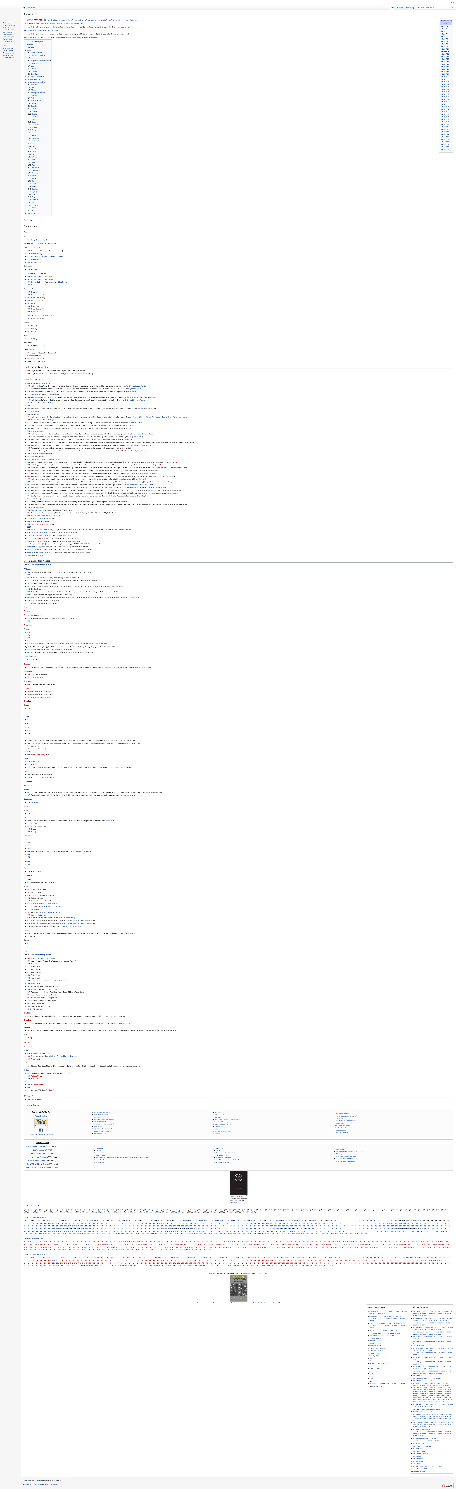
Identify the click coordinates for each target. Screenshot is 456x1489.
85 (397, 1209)
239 (37, 1226)
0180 (374, 1244)
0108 (30, 1244)
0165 (301, 1244)
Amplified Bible (32, 546)
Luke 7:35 (445, 112)
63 (298, 1209)
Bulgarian (28, 671)
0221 (147, 1247)
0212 (103, 1247)
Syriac (33, 656)
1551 (28, 285)
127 (184, 1212)
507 (263, 1231)
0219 (137, 1247)
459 (69, 1231)
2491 (132, 1234)
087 (364, 1242)
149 (102, 1223)
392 (227, 1228)
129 (195, 1212)
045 (195, 1242)
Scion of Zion (339, 1118)
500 (235, 1231)
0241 (239, 1247)
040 (175, 1242)
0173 (340, 1244)
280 (203, 1226)
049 (211, 1242)
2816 (278, 1234)
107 (77, 1212)
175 (207, 1223)
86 (402, 1209)
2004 (28, 1087)
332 (412, 1226)
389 (215, 1228)
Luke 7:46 (445, 139)
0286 (30, 1250)
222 (396, 1223)
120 (146, 1212)
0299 (93, 1250)
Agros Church (100, 1162)
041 (179, 1242)
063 (268, 1242)
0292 (59, 1250)
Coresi (33, 892)
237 (29, 1226)
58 (276, 1209)
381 (182, 1228)
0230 (191, 1247)
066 (280, 1242)
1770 (28, 437)
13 (73, 1209)
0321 (200, 1250)
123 (163, 1212)
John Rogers (141, 400)
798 (352, 1231)
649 (45, 1265)
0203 (59, 1247)
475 (134, 1231)
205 (328, 1223)
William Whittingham (49, 403)
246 (65, 1226)
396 (243, 1228)
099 (413, 1242)
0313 (161, 1250)
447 (449, 1228)
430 (380, 1228)
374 (154, 1228)
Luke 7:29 (445, 97)
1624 (28, 326)
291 (247, 1226)
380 (178, 1228)
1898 (28, 482)
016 (78, 1242)
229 (424, 1223)
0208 (84, 1247)
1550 (28, 282)
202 (316, 1223)
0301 (103, 1250)
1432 (447, 1231)
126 (179, 1212)
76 (357, 1209)
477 (142, 1231)
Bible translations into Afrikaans (42, 565)
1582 (28, 303)
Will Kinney (339, 1153)
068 (288, 1242)
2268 (84, 1234)
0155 (253, 1244)
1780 (35, 1234)
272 (170, 1226)
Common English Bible (34, 535)
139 (248, 1212)
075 (316, 1242)
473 (126, 1231)
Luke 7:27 (445, 92)
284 (219, 1226)
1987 (28, 992)
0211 (98, 1247)
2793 (205, 1234)
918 (408, 1231)
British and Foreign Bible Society (49, 906)
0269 (376, 1247)
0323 (210, 1250)
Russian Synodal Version (127, 933)
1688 (28, 904)
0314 (166, 1250)
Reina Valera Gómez (35, 1009)
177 (215, 1223)
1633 (28, 329)
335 (424, 1226)
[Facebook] (41, 1130)
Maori (26, 840)
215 (368, 1223)
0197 (30, 1247)
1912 (28, 502)
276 (186, 1226)
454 (49, 1231)
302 (291, 1226)
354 (73, 1228)
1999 (28, 518)
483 (166, 1231)
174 (203, 1223)
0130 (136, 1244)
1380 (28, 383)
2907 (361, 1234)
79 (370, 1209)
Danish (27, 712)
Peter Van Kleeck (98, 1133)
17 (91, 1209)
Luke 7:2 (445, 29)
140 (253, 1212)
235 (449, 1223)
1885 (28, 476)
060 (255, 1242)
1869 (28, 470)
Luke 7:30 (445, 99)
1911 (28, 499)
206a (336, 1260)
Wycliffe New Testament (34, 555)
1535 (28, 262)
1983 (28, 583)
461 (77, 1231)
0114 (59, 1244)
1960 (28, 989)
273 (174, 1226)
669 (336, 1231)
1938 (28, 733)
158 (138, 1223)
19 (100, 1209)
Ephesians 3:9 (340, 1149)
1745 (28, 428)
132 (211, 1212)
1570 (28, 895)
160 (146, 1223)
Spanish (27, 951)
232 (437, 1223)
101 (45, 1212)
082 (344, 1242)
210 (348, 1223)
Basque (27, 664)
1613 (28, 708)
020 (94, 1242)
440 (420, 1228)
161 (150, 1223)
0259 (327, 1247)
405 (279, 1228)
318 (356, 1226)
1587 (28, 417)
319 (360, 1226)
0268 (371, 1247)
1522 (28, 256)
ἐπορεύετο (63, 20)
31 (154, 1209)
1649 (28, 792)
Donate (37, 1126)
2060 (64, 1234)
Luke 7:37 (445, 117)
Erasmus (34, 251)
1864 (28, 749)
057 (243, 1242)
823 (356, 1231)
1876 (28, 933)
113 (109, 1212)
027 (122, 1242)
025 (114, 1242)
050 (215, 1242)
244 (57, 1226)
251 (85, 1226)
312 (332, 1226)
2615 (157, 1234)
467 (102, 1231)
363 (110, 1228)
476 (138, 1231)
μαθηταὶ (112, 20)
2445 (113, 1234)
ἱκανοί (123, 20)
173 (198, 1223)
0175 (350, 1244)
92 (429, 1209)
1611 (28, 423)
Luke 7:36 (445, 114)
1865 (28, 465)
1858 (28, 462)
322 (372, 1226)
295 (263, 1226)
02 (28, 1242)
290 (243, 1226)
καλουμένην (79, 20)
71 (334, 1209)
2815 (273, 1234)
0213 (108, 1247)
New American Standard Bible (41, 516)
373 (150, 1228)
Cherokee (28, 681)
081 (340, 1242)
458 (65, 1231)
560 (449, 1263)
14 (77, 1209)
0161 (282, 1244)
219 (384, 1223)
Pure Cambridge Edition (46, 30)
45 (217, 1209)
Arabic (26, 629)
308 (316, 1226)
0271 (385, 1247)
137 (237, 1212)
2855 (307, 1234)
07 (44, 1242)
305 (303, 1226)
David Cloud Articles (341, 1132)
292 (251, 1226)
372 (146, 1228)
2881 (351, 1234)
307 (312, 1226)
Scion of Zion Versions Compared (344, 1120)
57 (271, 1209)
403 (271, 1228)
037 (163, 1242)
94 (438, 1209)
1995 (28, 516)
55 (262, 1209)
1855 (28, 459)
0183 (389, 1244)
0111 (44, 1244)
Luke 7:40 (445, 124)
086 (360, 1242)
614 (291, 1231)
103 (56, 1212)
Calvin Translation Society (51, 459)
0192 (433, 1244)
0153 (243, 1244)
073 (308, 1242)
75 (352, 1209)
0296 (79, 1250)
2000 (28, 521)
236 (25, 1226)
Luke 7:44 (445, 134)
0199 (40, 1247)
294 (259, 1226)
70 (330, 1209)
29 (145, 1209)
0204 (64, 1247)
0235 (210, 1247)
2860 (332, 1234)
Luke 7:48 (445, 144)
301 (287, 1226)
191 (271, 1223)
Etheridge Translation (128, 451)
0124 (107, 1244)
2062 (74, 1234)
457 (61, 1231)
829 (380, 1231)
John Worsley (137, 437)
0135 (155, 1244)
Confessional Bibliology (341, 1113)
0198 (35, 1247)
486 (178, 1231)
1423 (437, 1231)
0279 (424, 1247)
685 (344, 1231)
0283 (444, 1247)
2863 (346, 1234)
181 (231, 1223)
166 (170, 1223)
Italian (26, 789)
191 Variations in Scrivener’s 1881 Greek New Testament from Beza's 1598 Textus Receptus (122, 1157)
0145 (204, 1244)
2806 (230, 1234)
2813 (264, 1234)
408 (291, 1228)
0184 (394, 1244)
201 (312, 1223)
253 (94, 1226)
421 (344, 1228)
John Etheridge (142, 451)
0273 (395, 1247)
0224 (161, 1247)
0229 (186, 1247)
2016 (28, 1059)
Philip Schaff (149, 484)
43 (208, 1209)
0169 (321, 1244)
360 (98, 1228)
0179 (370, 1244)
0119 (82, 1244)
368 (130, 1228)
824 (360, 1231)
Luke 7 (446, 23)
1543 (28, 958)
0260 (332, 1247)
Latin (26, 817)
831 (388, 1231)
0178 (365, 1244)
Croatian (27, 701)
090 (377, 1242)
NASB (53, 516)
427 (368, 1228)
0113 (54, 1244)
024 (110, 1242)
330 (404, 1226)
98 (30, 1212)
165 (166, 1223)
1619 (28, 719)
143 (77, 1223)
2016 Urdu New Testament (38, 1157)
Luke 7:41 (445, 127)
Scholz (33, 339)
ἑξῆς (56, 20)
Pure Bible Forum (340, 1130)
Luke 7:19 (445, 71)
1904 (28, 493)
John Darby (141, 479)
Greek (26, 771)
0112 (49, 1244)
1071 (413, 1231)
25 (127, 1209)
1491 (72, 1265)
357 (85, 1228)
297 (271, 1226)
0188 (413, 1244)
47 (226, 1209)
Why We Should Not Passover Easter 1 (347, 1151)
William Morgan (37, 1076)
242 (49, 1226)
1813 (40, 1234)
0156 (258, 1244)
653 (299, 1231)
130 (200, 1212)
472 (122, 1231)
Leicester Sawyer (172, 462)
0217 (127, 1247)
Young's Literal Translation (152, 482)
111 (98, 1212)
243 (53, 1226)
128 (189, 1212)
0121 (92, 1244)
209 (344, 1223)
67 (316, 1209)
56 (267, 1209)
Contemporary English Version (37, 541)
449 (29, 1231)
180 (227, 1223)
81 (379, 1209)
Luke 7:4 (445, 34)
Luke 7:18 (445, 69)
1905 (28, 1030)
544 (271, 1231)
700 (348, 1231)
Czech (26, 705)
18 (95, 1209)
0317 (181, 1250)
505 (255, 1231)
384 (194, 1228)
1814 (28, 967)
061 (260, 1242)
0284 (449, 1247)
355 (77, 1228)
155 (126, 1223)
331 (408, 1226)
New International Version (39, 513)
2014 (28, 600)
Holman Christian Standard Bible (41, 530)
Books (97, 1160)
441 (424, 1228)
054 (231, 1242)
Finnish (27, 727)
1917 (28, 1023)
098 (409, 1242)
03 (31, 1242)
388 (211, 1228)
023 (106, 1242)
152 (114, 1223)
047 (203, 1242)
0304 (118, 1250)
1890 (28, 479)
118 (136, 1212)
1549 (28, 279)
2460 (123, 1234)
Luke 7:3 (445, 31)
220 (388, 1223)
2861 (337, 1234)
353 (69, 1228)
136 (232, 1212)
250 (81, 1226)
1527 (28, 259)
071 (300, 1242)
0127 (121, 1244)
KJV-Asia (217, 1117)
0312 (157, 1250)
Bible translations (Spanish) (41, 955)
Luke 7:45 (445, 137)
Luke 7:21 (445, 77)
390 (219, 1228)
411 (303, 1228)
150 (106, 1223)
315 (344, 1226)
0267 (366, 1247)
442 (429, 1228)
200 (307, 1223)
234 (445, 1223)
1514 (28, 240)
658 (320, 1231)
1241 (427, 1231)
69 (325, 1209)
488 (186, 1231)
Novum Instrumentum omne (51, 251)
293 (255, 1226)
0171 (331, 1244)
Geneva (76, 23)
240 (41, 1226)
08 (47, 1242)
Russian (27, 930)
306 (307, 1226)
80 (375, 1209)
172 (194, 1223)
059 (251, 1242)
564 (37, 1265)
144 (81, 1223)
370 (138, 1228)
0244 (254, 1247)
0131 (141, 1244)
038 (167, 1242)
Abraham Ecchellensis (88, 643)
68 (321, 1209)
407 (287, 1228)
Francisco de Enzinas (38, 958)
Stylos (216, 1129)
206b (341, 1260)
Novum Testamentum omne (51, 256)
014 (70, 1242)
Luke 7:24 (445, 84)
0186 (404, 1244)
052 (223, 1242)
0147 (214, 1244)
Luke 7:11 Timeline (33, 1099)
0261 (337, 1247)
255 (102, 1226)
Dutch (26, 716)
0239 (230, 1247)
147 (94, 1223)
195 (287, 1223)
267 (150, 1226)
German (27, 758)
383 (190, 1228)
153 (118, 1223)
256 (106, 1226)
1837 (28, 846)
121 (152, 1212)
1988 (28, 650)
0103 (432, 1242)
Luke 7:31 (445, 102)
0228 (181, 1247)
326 (388, 1226)
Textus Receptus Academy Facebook (40, 1134)
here (96, 37)
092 (385, 1242)
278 (194, 1226)
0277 (415, 1247)
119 (141, 1212)
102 (50, 1212)
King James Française (39, 754)
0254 (303, 1247)
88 (411, 1209)
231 (433, 1223)
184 (243, 1223)
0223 (157, 1247)
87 (406, 1209)
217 (376, 1223)
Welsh (26, 1070)
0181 (379, 1244)
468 (106, 1231)
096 (401, 1242)
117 (130, 1212)
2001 (28, 586)
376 (162, 1228)
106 (72, 1212)
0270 (380, 1247)
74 (348, 1209)
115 (120, 1212)
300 (283, 1226)
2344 (88, 1234)
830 (384, 1231)
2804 (220, 1234)
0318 (186, 1250)
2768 (200, 1234)
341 (449, 1226)
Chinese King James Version (40, 697)
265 (142, 1226)
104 (61, 1212)
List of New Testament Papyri (33, 1206)
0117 (73, 1244)
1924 (28, 912)
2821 (303, 1234)
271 (166, 1226)
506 (259, 1231)
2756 (181, 1234)
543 (267, 1231)
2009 (28, 530)
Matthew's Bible (130, 400)
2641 (166, 1234)
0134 (150, 1244)
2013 (28, 920)
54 (258, 1209)
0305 (123, 1250)
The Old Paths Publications (101, 1112)
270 (162, 1226)
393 (231, 1228)
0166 (306, 1244)
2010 (28, 918)
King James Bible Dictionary (101, 1131)
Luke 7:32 (445, 104)
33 (163, 1209)
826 (368, 1231)
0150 (228, 1244)
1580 (28, 300)
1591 (28, 635)
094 (393, 1242)
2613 (147, 1234)
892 (400, 1231)
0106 (447, 1242)
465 (94, 1231)
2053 (54, 1234)
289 (239, 1226)
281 (207, 1226)
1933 (28, 572)
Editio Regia (62, 282)
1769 (28, 434)
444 (437, 1228)
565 (275, 1231)
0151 (233, 1244)
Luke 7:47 (445, 142)
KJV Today (96, 1117)
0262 (342, 1247)
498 (227, 1231)
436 (404, 1228)
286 (227, 1226)
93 (434, 1209)
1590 (28, 309)
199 (303, 1223)
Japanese (28, 799)
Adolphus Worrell (171, 493)
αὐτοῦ (118, 20)
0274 (400, 1247)
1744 (28, 743)
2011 (28, 1090)
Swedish (27, 1020)
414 (315, 1228)
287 (231, 1226)
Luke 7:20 (445, 74)
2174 (79, 1234)
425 (360, 1228)
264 (138, 1226)
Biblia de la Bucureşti (38, 903)
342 (25, 1228)
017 (82, 1242)
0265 (356, 1247)
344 (33, 1228)
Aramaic (27, 656)
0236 (215, 1247)
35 (172, 1209)
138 (243, 1212)
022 (102, 1242)
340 (445, 1226)
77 (361, 1209)
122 (157, 1212)
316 (348, 1226)
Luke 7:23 (445, 82)
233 (441, 1223)
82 (384, 1209)
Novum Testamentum (42, 23)
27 (136, 1209)
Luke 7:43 (445, 132)
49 (235, 1209)
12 (68, 1209)
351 (61, 1228)
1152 (422, 1231)
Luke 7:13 (445, 56)
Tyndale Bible (124, 389)
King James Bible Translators (101, 1128)
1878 (28, 1053)
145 (85, 1223)
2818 (288, 1234)
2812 (259, 1234)
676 (340, 1231)
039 (171, 1242)
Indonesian (28, 785)
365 (118, 1228)
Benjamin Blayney (148, 434)
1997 (28, 998)
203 (320, 1223)
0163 (292, 1244)
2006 (28, 595)
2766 (191, 1234)
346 (41, 1228)
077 (324, 1242)
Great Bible (34, 394)
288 (235, 1226)
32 (158, 1209)
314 (340, 1226)
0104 (437, 1242)
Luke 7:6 (445, 39)
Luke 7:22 (445, 79)
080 (336, 1242)
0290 (50, 1250)
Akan (26, 607)
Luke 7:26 (445, 89)
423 (352, 1228)
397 (247, 1228)
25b (97, 1257)
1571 (28, 667)
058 (247, 1242)
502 (243, 1231)
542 (445, 1263)
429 (376, 1228)
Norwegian (28, 861)
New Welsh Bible (37, 1084)
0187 (409, 1244)
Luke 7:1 (445, 26)
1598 (81, 23)
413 (311, 1228)
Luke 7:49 (445, 147)
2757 (186, 1234)
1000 (28, 371)
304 (299, 1226)
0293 (64, 1250)
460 (73, 1231)
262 (130, 1226)
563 (33, 1265)
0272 (390, 1247)
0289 (45, 1250)
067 (284, 1242)
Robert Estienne (40, 273)
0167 (311, 1244)
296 (267, 1226)
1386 (67, 1265)
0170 (326, 1244)
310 (324, 1226)
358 (89, 1228)
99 (35, 1212)
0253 (298, 1247)
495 (215, 1231)
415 (319, 1228)
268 (154, 1226)
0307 (132, 1250)
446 (445, 1228)
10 (59, 1209)
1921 (28, 909)
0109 (35, 1244)
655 (307, 1231)
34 (167, 1209)
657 (316, 1231)
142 (73, 1223)
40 (194, 1209)
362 (106, 1228)
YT (106, 1133)
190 (267, 1223)
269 (158, 1226)
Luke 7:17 (445, 66)
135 (227, 1212)
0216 (122, 1247)
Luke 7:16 (445, 64)
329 (400, 1226)
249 (77, 1226)
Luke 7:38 (445, 119)
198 (299, 1223)
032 (142, 1242)
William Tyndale (136, 389)
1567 (28, 298)
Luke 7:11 (30, 34)
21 (109, 1209)
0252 (293, 1247)
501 (239, 1231)
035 (155, 1242)
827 (372, 1231)
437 (408, 1228)
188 (259, 1223)
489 (190, 1231)
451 (37, 1231)
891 (396, 1231)
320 (364, 1226)
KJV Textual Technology (342, 1125)
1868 (28, 851)
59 (280, 1209)
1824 (28, 1082)
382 (186, 1228)
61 (289, 1209)
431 (384, 1228)
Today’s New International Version (42, 524)
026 (118, 1242)
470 (114, 1231)
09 (50, 1242)
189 (263, 1223)
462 (81, 1231)
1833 (28, 445)
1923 (28, 507)
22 (113, 1209)
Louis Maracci (102, 643)
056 (239, 1242)
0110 (40, 1244)
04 (34, 1242)
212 (356, 1223)
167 (174, 1223)
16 (86, 1209)
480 (154, 1231)
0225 (166, 1247)
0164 (297, 1244)
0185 (399, 1244)
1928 (28, 802)
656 (312, 1231)
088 (369, 1242)
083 (348, 1242)
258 (114, 1226)
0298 (88, 1250)
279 (198, 1226)
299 (279, 1226)
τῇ (54, 20)
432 (388, 1228)
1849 (28, 451)
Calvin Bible (35, 459)
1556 (28, 961)
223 (400, 1223)
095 (397, 1242)
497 (223, 1231)
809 (49, 1265)
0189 (418, 1244)
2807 (235, 1234)
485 (174, 1231)
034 (151, 1242)
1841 (28, 339)
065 (276, 1242)
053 (227, 1242)
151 (110, 1223)
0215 (118, 1247)
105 (66, 1212)
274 (178, 1226)
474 (130, 1231)
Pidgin (26, 868)
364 (114, 1228)
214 (364, 1223)
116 (125, 1212)
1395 (28, 386)
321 (368, 1226)
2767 (196, 1234)
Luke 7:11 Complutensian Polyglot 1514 (43, 243)
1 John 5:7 (99, 1150)
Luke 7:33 (445, 107)
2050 (50, 1234)
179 (223, 1223)
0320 (195, 1250)
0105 (442, 1242)
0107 (25, 1244)
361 (102, 1228)
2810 (249, 1234)
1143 (418, 1231)
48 (230, 1209)
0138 (170, 1244)
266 (146, 1226)
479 (150, 1231)
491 (198, 1231)
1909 (28, 986)
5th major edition (66, 23)
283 (215, 1226)
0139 (175, 1244)
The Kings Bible (97, 1126)
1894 (28, 346)
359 (94, 1228)
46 (221, 1209)
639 (295, 1231)
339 (441, 1226)
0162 (287, 1244)
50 (239, 1209)
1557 (28, 403)
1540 (28, 397)
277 (190, 1226)
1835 (28, 448)
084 (352, 1242)
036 (159, 1242)
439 (416, 1228)
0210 (93, 1247)
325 (384, 1226)
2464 (127, 1234)
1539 (28, 394)
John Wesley (127, 439)
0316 (176, 1250)
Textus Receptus (29, 23)
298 (275, 1226)
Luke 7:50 (445, 149)
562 (29, 1265)
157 (134, 1223)
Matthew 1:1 (219, 1148)
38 (185, 1209)
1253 (432, 1231)
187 (255, 1223)
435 (400, 1228)
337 (433, 1226)
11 (63, 1209)
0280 (429, 1247)
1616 (28, 638)
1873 (28, 473)
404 (275, 1228)
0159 (272, 1244)
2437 (103, 1234)
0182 (384, 1244)
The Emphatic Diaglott (143, 465)
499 (231, 1231)
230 (429, 1223)
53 (253, 1209)
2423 (93, 1234)
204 (324, 1223)
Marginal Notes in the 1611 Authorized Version (42, 1167)
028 (126, 1242)
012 (62, 1242)
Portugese (28, 875)
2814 (269, 1234)
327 (392, 1226)
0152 (238, 1244)
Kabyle (26, 806)
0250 (283, 1247)
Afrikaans (28, 569)
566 (279, 1231)
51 (244, 1209)
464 (89, 1231)
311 (328, 1226)
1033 (57, 1265)
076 (320, 1242)
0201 (50, 1247)
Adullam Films (339, 1123)
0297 (84, 1250)
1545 (28, 762)
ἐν (52, 20)
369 (134, 1228)
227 (416, 1223)
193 (279, 1223)
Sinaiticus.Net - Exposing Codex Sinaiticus (226, 1119)
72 (339, 1209)
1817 (28, 969)
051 (219, 1242)
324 (380, 1226)
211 (352, 1223)
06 (41, 1242)
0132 (146, 1244)
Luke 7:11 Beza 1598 (39, 315)
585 (287, 1231)
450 (33, 1231)
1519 (28, 254)
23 (118, 1209)
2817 (283, 1234)
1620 (28, 1079)
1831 (28, 972)
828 (376, 1231)
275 (182, 1226)
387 (207, 1228)
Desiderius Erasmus (32, 248)
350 (57, 1228)
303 (295, 1226)
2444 (108, 1234)
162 (154, 1223)
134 (221, 1212)
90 (420, 1209)
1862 (28, 978)
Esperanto (28, 723)
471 (118, 1231)
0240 (234, 1247)
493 (207, 1231)
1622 (28, 641)
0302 (108, 1250)
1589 (28, 306)
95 (443, 1209)
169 (182, 1223)
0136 (160, 1244)
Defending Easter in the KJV (222, 1131)
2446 (118, 1234)
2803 (215, 1234)
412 (307, 1228)
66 (312, 1209)
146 (89, 1223)
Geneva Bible (137, 417)
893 (404, 1231)
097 (405, 1242)
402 (267, 1228)
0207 (79, 1247)
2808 (239, 1234)
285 (223, 1226)
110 (93, 1212)
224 (404, 1223)
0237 (220, 1247)
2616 (162, 1234)
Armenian (28, 625)
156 (130, 1223)
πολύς (135, 20)
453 (45, 1231)
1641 (28, 331)
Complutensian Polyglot (39, 240)
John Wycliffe (46, 383)
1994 (28, 995)
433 (392, 1228)
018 (86, 1242)
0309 (142, 1250)
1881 (28, 358)
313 (336, 1226)
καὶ (44, 20)
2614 (152, 1234)
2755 (176, 1234)
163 (158, 1223)
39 (190, 1209)
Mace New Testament (127, 425)
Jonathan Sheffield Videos (342, 1128)
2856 (312, 1234)
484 (170, 1231)
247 (69, 1226)
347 (45, 1228)
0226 (171, 1247)
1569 (28, 964)
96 (447, 1209)
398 (251, 1228)
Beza (50, 315)
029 (130, 1242)
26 (131, 1209)
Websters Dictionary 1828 (221, 1124)
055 (235, 1242)
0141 (185, 1244)
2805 (225, 1234)
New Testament (446, 21)
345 (37, 1228)
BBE (28, 527)
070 (296, 1242)
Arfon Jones (48, 1090)
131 (205, 1212)
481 (158, 1231)
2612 (142, 1234)
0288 (40, 1250)
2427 (98, 1234)
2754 (171, 1234)
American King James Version (41, 518)
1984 (28, 513)
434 (396, 1228)
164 (162, 1223)
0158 (267, 1244)
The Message (31, 549)
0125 (112, 1244)
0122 (97, 1244)
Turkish (27, 1042)
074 (312, 1242)
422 (348, 1228)
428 (372, 1228)
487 (182, 1231)
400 (259, 1228)
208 (340, 1223)
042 (183, 1242)
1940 (28, 674)
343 (29, 1228)
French (27, 737)
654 (303, 1231)
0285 (25, 1250)
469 (110, 1231)
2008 (28, 597)
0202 (54, 1247)
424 (356, 1228)
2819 (293, 1234)
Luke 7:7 (445, 41)
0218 (132, 1247)
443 (433, 1228)
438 (412, 1228)
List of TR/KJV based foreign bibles (346, 1156)
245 (61, 1226)
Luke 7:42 (445, 129)
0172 (335, 1244)
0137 (165, 1244)
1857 (28, 353)
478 (146, 1231)
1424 (442, 1231)
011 (58, 1242)
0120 (87, 1244)
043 (187, 1242)
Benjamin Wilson (158, 465)
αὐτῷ (105, 20)
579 (283, 1231)
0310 (147, 1250)
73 (343, 1209)
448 (25, 1231)
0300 (98, 1250)
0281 (434, 1247)
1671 (28, 643)
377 (166, 1228)
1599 (28, 420)
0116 (68, 1244)
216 (372, 1223)
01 (25, 1242)
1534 (28, 269)
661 (332, 1231)
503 (247, 1231)
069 (292, 1242)
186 (251, 1223)
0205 (69, 1247)
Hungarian (28, 781)
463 (85, 1231)
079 (332, 1242)
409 (295, 1228)
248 (73, 1226)
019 (90, 1242)
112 (104, 1212)
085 (356, 1242)
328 (396, 1226)
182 (235, 1223)
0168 (316, 1244)
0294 (69, 1250)
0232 (200, 1247)
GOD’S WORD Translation (35, 538)
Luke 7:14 (445, 59)
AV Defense (217, 1126)
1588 (28, 1076)
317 (352, 1226)
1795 (28, 442)
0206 (74, 1247)
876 (392, 1231)
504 (251, 1231)
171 (190, 1223)
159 (142, 1223)
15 (82, 1209)
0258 (322, 1247)
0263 (346, 1247)
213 (360, 1223)
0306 (127, 1250)
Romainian (28, 886)
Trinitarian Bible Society (82, 851)
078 (328, 1242)
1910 (28, 752)
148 (98, 1223)
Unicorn (218, 1150)
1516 (28, 251)
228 (420, 1223)
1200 (28, 374)
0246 (264, 1247)
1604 (28, 319)
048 (207, 1242)
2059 (59, 1234)
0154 (248, 1244)
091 (381, 1242)
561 (25, 1265)
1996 (28, 871)
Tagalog (27, 1027)
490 (194, 1231)
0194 (443, 1244)
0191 (428, 1244)
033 (146, 1242)
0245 (259, 1247)
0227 (176, 1247)
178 (219, 1223)
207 (336, 1223)
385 (198, 1228)
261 (126, 1226)
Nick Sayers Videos (220, 1115)
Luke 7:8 (445, 44)
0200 (45, 1247)
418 (332, 1228)
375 (158, 1228)
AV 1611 (216, 1134)
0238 (225, 1247)
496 (219, 1231)
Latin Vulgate (110, 820)
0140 (180, 1244)
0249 (278, 1247)
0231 (195, 1247)
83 (388, 1209)
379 (174, 1228)
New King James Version (39, 510)
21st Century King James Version (37, 532)
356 (81, 1228)
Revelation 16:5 (100, 1148)
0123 (102, 1244)
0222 (152, 1247)
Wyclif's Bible (35, 383)
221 (392, 1223)
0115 (63, 1244)
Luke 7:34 (445, 109)
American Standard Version (134, 484)
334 (420, 1226)
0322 (205, 1250)
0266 (361, 1247)
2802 (210, 1234)
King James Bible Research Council (345, 1116)
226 (412, 1223)
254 (98, 1226)
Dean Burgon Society (99, 1121)
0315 (171, 1250)
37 (181, 1209)
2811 (254, 1234)
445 (441, 1228)
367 (126, 1228)
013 (66, 1242)
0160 (277, 1244)
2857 (317, 1234)
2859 (327, 1234)
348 (49, 1228)
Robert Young (167, 482)
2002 (28, 589)
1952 (28, 857)
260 (122, 1226)
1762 (28, 431)
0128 (126, 1244)
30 (149, 1209)
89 (415, 1209)
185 (247, 1223)
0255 (307, 1247)
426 (364, 1228)
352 (65, 1228)
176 (211, 1223)
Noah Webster (146, 445)
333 (416, 1226)
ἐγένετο (48, 20)
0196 (25, 1247)
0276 (410, 1247)
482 (162, 1231)
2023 (49, 37)
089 (373, 1242)
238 (33, 1226)
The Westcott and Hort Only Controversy (227, 1153)
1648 (28, 901)
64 (303, 1209)
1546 (28, 276)
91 (424, 1209)
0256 (312, 1247)
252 (89, 1226)
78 (366, 1209)
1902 (28, 487)
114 (114, 1212)
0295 (74, 1250)
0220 (142, 1247)
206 (332, 1223)
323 (376, 1226)
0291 (54, 1250)
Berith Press (218, 1112)
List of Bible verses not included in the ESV (228, 1160)
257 (110, 1226)
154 (122, 1223)
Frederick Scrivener (149, 473)
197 (295, 1223)
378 (170, 1228)
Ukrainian (28, 1046)
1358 (62, 1265)
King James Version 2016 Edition (35, 37)
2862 (342, 1234)
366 (122, 1228)
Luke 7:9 (445, 46)
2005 (28, 524)
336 (429, 1226)
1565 (28, 292)
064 (272, 1242)
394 (235, 1228)
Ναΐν (85, 20)
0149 (224, 1244)
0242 (244, 1247)
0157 (262, 1244)
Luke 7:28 (445, 94)
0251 (288, 1247)
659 (324, 1231)
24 (122, 1209)
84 (393, 1209)
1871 (28, 764)
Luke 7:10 (445, 49)
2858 (322, 1234)
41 (199, 1209)
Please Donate (40, 1116)
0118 (78, 1244)
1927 (28, 795)
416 (324, 1228)
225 (408, 1223)
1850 (28, 454)
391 (223, 1228)
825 (364, 1231)
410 (299, 1228)
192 (275, 1223)
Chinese (27, 688)
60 (285, 1209)
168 (178, 1223)
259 (118, 1226)
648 (41, 1265)
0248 (273, 1247)
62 (294, 1209)
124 (168, 1212)
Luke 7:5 (445, 36)
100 (40, 1212)
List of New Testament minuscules (346, 1158)
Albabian (27, 611)
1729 (28, 425)
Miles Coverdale (53, 394)
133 (216, 1212)
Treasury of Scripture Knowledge (102, 1124)
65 (307, 1209)
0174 (345, 1244)
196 (291, 1223)
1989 (28, 915)
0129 (131, 1244)
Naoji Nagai (35, 802)
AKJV (53, 518)
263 (134, 1226)
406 (283, 1228)
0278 (419, 1247)
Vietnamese (28, 1063)
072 (304, 1242)
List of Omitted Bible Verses (223, 1157)
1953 (28, 575)
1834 (45, 1234)
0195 (447, 1244)
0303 (113, 1250)
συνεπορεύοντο (97, 20)
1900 (55, 30)
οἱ (108, 20)
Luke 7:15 (445, 61)
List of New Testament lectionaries (346, 1161)
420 (340, 1228)
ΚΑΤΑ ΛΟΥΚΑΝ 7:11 (34, 20)
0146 (209, 1244)
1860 (28, 684)
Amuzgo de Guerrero (32, 615)
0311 (152, 1250)
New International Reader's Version (38, 552)
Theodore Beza (55, 23)
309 (320, 1226)
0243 (249, 1247)
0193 (438, 1244)
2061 (69, 1234)
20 (104, 1209)
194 (283, 1223)
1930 (28, 864)
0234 (205, 1247)
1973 (28, 618)
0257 (317, 1247)
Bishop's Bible (142, 408)
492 (203, 1231)
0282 (439, 1247)
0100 (417, 1242)
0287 (35, 1250)
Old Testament (31, 1146)
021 (98, 1242)
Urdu (26, 1050)
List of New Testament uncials (33, 1238)
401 (263, 1228)
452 (41, 1231)
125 (173, 1212)
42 (203, 1209)
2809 (244, 1234)
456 (57, 1231)
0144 (199, 1244)
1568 (28, 408)
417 (328, 1228)
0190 (423, 1244)
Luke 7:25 (445, 87)
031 (138, 1242)
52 (248, 1209)
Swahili (27, 1013)
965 (53, 1265)
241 (45, 1226)
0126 (116, 1244)
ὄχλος (130, 20)
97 (26, 1212)
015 (74, 1242)
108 (82, 1212)
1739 (30, 1234)
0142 (189, 1244)
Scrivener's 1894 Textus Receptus (42, 1153)
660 (328, 1231)
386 (203, 1228)
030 (134, 1242)
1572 (28, 411)
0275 (405, 1247)
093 (389, 1242)
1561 (28, 892)
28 (140, 1209)
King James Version (30, 30)
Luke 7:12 (445, 54)
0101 (422, 1242)
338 (437, 1226)
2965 (366, 1234)
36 (176, 1209)
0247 (269, 1247)
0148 (219, 1244)
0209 (88, 1247)
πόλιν (72, 20)
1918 (28, 504)
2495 (137, 1234)
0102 (427, 1242)
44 (212, 1209)
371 (142, 1228)
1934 (28, 1066)
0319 (191, 1250)
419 (336, 1228)
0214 (113, 1247)
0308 (137, 1250)
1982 (28, 510)
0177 (360, 1244)
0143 (194, 1244)
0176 (355, 1244)
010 (54, 1242)
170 (186, 1223)
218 (380, 1223)
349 (53, 1228)
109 (88, 1212)
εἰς (69, 20)
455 (53, 1231)
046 (199, 1242)
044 (191, 1242)
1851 (28, 456)
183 (239, 1223)
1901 (28, 485)
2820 (298, 1234)
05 (37, 1242)
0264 (351, 1247)
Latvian (27, 836)
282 (211, 1226)
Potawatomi (28, 879)
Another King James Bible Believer (103, 1119)
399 (255, 1228)
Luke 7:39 (445, 122)
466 (98, 1231)
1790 (28, 439)
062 (264, 1242)
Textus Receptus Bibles (100, 1114)
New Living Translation (34, 544)
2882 (356, 1234)
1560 (28, 406)
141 (69, 1223)
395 (239, 1228)
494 (211, 1231)
